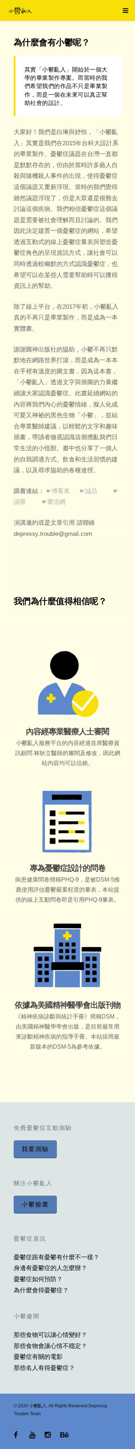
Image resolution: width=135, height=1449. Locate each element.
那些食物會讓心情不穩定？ (50, 1346)
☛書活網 (54, 501)
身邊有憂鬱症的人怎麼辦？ (50, 1268)
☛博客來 (59, 491)
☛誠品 (89, 491)
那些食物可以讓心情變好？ (50, 1334)
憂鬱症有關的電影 (38, 1356)
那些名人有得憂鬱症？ (44, 1368)
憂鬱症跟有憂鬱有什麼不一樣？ (56, 1257)
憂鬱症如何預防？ (38, 1279)
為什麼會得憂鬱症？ (41, 1290)
